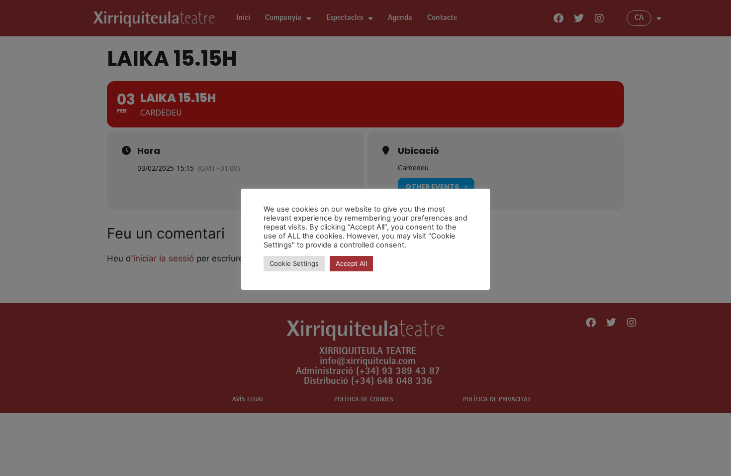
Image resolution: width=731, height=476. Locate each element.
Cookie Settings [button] (294, 263)
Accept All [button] (351, 263)
